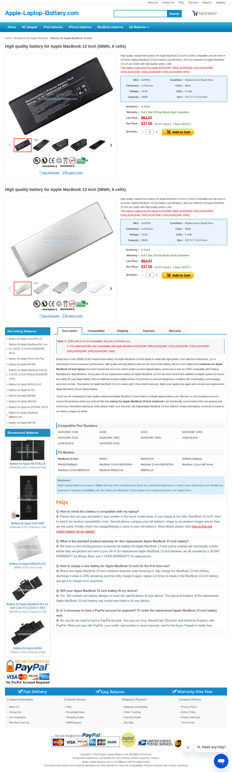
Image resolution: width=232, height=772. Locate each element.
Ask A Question (51, 172)
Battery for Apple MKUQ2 (22, 401)
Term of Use (188, 722)
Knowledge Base (75, 712)
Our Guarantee (17, 717)
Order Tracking (132, 712)
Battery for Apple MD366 (22, 395)
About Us (153, 2)
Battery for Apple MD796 (22, 422)
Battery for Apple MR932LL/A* (25, 384)
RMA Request (74, 722)
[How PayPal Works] (94, 746)
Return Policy (188, 712)
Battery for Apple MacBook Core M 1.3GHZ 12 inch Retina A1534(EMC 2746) (28, 374)
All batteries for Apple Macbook (31, 38)
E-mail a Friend (74, 172)
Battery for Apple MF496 (22, 364)
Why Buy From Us (19, 722)
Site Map (128, 722)
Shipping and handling (135, 706)
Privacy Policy (189, 706)
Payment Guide (132, 717)
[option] (60, 96)
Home (8, 38)
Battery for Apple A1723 (21, 390)
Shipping (220, 2)
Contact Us (168, 2)
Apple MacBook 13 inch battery (131, 396)
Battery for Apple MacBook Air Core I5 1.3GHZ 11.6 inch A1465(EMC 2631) (28, 348)
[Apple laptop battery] (41, 15)
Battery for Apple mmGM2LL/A (25, 338)
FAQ (181, 2)
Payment (193, 2)
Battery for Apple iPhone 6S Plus (26, 358)
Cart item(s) (208, 13)
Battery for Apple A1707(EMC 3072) (28, 407)
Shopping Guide (75, 717)
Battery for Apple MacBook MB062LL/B (23, 414)
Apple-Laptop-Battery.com (114, 754)
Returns (207, 2)
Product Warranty (191, 717)
